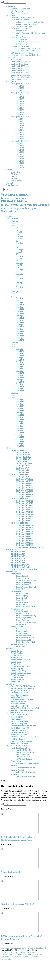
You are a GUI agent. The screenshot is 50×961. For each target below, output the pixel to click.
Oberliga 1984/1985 (20, 418)
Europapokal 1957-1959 (20, 84)
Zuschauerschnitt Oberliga (22, 699)
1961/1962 (20, 97)
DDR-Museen (16, 174)
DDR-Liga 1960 (22, 477)
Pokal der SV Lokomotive (21, 741)
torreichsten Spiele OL (20, 706)
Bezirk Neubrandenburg (26, 580)
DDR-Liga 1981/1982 (24, 527)
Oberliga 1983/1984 (20, 414)
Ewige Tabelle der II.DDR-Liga (24, 569)
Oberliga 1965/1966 (20, 321)
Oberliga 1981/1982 (20, 405)
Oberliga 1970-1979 (14, 344)
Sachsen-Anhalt (17, 770)
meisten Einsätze (17, 697)
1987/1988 (20, 159)
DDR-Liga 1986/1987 (24, 538)
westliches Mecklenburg (20, 748)
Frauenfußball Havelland (20, 9)
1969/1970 (20, 115)
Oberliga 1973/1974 (20, 363)
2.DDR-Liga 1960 (18, 563)
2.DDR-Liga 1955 (18, 552)
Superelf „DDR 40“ (19, 702)
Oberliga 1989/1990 (20, 440)
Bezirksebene (11, 571)
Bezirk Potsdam (22, 585)
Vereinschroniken (23, 754)
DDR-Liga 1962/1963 (24, 481)
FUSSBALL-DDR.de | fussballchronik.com (18, 952)
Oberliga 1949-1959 (14, 223)
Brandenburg (16, 761)
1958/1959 (20, 88)
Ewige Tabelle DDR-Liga (21, 690)
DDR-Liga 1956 (22, 466)
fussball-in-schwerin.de (19, 957)
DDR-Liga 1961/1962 (24, 479)
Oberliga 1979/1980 (20, 389)
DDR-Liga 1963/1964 (24, 483)
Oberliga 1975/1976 (20, 372)
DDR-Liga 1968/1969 (24, 494)
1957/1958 (20, 86)
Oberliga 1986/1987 (20, 427)
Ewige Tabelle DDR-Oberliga (23, 686)
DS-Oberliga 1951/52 (19, 243)
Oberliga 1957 (19, 279)
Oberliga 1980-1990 (14, 395)
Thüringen (15, 774)
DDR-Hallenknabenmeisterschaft (28, 48)
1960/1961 (20, 95)
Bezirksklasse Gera (23, 635)
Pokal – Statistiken (18, 730)
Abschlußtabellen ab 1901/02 (27, 763)
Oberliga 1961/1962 (20, 304)
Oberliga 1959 (19, 288)
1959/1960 (20, 90)
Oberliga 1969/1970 (20, 339)
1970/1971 (20, 119)
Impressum (5, 948)
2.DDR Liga (11, 549)
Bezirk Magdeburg (23, 582)
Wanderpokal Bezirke (24, 26)
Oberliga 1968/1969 (20, 334)
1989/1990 (20, 163)
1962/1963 (20, 99)
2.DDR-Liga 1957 (18, 556)
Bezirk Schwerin (22, 578)
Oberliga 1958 (19, 284)
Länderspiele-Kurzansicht (20, 62)
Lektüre (14, 178)
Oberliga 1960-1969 (14, 293)
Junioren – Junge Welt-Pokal (27, 24)
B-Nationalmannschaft (19, 79)
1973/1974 (20, 126)
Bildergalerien (16, 172)
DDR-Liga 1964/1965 (24, 485)
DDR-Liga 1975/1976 (24, 512)
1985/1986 (20, 154)
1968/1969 (20, 112)
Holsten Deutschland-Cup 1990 (23, 726)
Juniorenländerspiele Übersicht (22, 18)
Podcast (14, 176)
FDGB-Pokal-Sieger (19, 715)
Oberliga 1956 (19, 275)
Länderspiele (11, 57)
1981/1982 (20, 145)
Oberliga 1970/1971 (20, 350)
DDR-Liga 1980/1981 (24, 525)
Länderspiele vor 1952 (19, 64)
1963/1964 (20, 101)
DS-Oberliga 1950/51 (19, 236)
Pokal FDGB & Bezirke (15, 713)
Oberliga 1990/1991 (20, 445)
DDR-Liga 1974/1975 (24, 510)
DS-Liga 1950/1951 (23, 452)
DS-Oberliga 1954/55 (19, 263)
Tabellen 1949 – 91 (23, 750)
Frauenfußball (11, 7)
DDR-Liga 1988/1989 (24, 543)
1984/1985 (20, 152)
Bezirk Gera (21, 600)
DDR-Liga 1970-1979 (19, 499)
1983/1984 (20, 150)
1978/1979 (20, 137)
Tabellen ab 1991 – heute (26, 752)
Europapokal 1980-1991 (20, 141)
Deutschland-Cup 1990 (20, 728)
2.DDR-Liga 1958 (18, 558)
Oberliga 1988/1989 (20, 436)
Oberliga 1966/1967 (20, 326)
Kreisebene (10, 649)
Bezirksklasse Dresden (25, 638)
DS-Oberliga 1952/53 (19, 249)
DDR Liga (10, 448)
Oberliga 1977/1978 (20, 381)
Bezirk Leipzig (22, 596)
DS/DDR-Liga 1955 (24, 463)
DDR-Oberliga (12, 219)
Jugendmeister (21, 31)
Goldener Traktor (18, 739)
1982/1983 (20, 148)
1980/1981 (20, 143)
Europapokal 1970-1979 (20, 117)
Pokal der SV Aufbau (19, 743)
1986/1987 (20, 156)
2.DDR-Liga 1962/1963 (20, 567)
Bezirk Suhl (20, 605)
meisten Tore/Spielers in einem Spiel (25, 708)
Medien (9, 170)
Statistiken (10, 684)
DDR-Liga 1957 (22, 468)
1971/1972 (20, 121)
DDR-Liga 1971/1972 (24, 503)
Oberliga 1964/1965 (20, 317)
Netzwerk (9, 183)
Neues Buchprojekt (10, 872)
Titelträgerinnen (17, 11)
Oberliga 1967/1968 (20, 330)
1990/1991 (20, 165)
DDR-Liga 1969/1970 (24, 497)
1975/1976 (20, 130)
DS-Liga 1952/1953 (23, 457)
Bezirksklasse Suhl (23, 640)
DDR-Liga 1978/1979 (24, 519)
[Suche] (2, 2)
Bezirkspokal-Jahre (19, 735)
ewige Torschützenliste (20, 695)
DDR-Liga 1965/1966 (24, 488)
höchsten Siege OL (18, 704)
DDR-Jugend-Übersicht (20, 29)
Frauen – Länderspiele (19, 13)
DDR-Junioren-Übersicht (20, 20)
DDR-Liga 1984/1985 (24, 534)
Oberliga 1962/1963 (20, 308)
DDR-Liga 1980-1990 (19, 523)
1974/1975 (20, 128)
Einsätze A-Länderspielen (20, 75)
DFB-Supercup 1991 (19, 724)
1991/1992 (20, 167)
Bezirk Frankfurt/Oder (20, 660)
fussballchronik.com (8, 954)
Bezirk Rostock (22, 576)
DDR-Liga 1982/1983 (24, 530)
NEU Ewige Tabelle (24, 759)
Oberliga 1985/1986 (20, 423)
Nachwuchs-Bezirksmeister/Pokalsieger (26, 55)
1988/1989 (20, 161)
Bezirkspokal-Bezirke (19, 732)
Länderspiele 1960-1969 (20, 68)
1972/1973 (20, 123)
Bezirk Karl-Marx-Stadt (25, 607)
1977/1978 (20, 134)
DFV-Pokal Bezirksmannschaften (24, 737)
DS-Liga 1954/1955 (23, 461)
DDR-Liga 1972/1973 (24, 505)
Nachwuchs (10, 15)
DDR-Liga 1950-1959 (19, 450)
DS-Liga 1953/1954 (23, 459)
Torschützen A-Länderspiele (21, 77)
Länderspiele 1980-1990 (20, 73)
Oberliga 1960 (19, 299)
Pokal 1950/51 (16, 719)
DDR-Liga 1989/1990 (24, 545)
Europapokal (11, 81)
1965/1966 (20, 106)
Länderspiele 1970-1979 (20, 70)
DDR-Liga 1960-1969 (19, 474)
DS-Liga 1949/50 (19, 230)
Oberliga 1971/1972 (20, 354)
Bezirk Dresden (22, 602)
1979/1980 (20, 139)
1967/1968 (20, 110)
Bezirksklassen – (17, 609)
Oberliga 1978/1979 (20, 385)
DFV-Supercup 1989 (19, 721)
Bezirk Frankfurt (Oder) (26, 587)
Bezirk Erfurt (21, 598)
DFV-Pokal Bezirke (23, 44)
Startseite (9, 217)
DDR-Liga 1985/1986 (24, 536)
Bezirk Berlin (21, 646)
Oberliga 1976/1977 (20, 376)
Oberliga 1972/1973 (20, 359)
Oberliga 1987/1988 (20, 431)
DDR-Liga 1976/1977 (24, 514)
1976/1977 (20, 132)
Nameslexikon (16, 181)
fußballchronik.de (24, 954)
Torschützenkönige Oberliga (22, 688)
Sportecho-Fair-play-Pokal (22, 710)
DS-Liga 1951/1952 (23, 455)
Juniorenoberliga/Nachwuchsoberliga (30, 22)
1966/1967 (20, 108)
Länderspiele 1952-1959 (20, 66)
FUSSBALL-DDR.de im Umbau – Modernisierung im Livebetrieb (18, 838)
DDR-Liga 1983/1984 (24, 532)
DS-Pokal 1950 (17, 717)
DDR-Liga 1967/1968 (24, 492)
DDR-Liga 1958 (22, 470)
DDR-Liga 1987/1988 (24, 541)
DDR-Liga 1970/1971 (24, 501)
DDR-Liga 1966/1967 (24, 490)
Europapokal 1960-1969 (20, 92)
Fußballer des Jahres (19, 693)
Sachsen (14, 765)
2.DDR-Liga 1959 (18, 560)
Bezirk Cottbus (22, 593)
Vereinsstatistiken (23, 757)
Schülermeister (21, 40)
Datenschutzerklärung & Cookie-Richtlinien (27, 948)
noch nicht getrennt (19, 644)
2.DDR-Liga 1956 (18, 554)
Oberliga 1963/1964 (20, 312)
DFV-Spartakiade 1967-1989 (22, 53)
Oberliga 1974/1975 (20, 367)
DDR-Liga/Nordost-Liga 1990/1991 (30, 547)
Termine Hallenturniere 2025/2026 (18, 904)
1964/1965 (20, 104)
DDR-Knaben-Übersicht (20, 46)
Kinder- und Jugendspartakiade (23, 51)
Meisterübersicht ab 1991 (26, 768)
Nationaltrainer (16, 59)
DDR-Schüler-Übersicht (20, 37)
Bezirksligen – (16, 574)
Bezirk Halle (21, 589)
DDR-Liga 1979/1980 (24, 521)
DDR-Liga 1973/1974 (24, 508)
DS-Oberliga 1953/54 (19, 256)
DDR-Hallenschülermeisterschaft (28, 42)
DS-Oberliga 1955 (19, 269)
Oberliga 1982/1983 (20, 409)
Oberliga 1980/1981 (20, 401)
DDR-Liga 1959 (22, 472)
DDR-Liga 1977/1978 (24, 516)
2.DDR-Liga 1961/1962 (20, 565)
